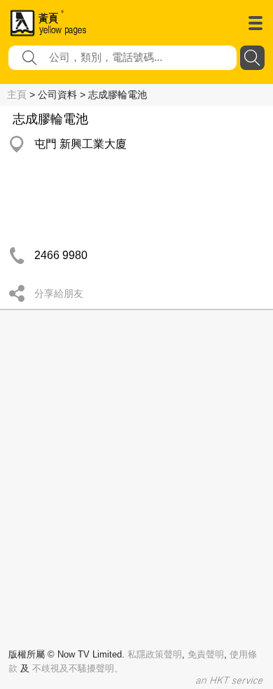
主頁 (17, 94)
